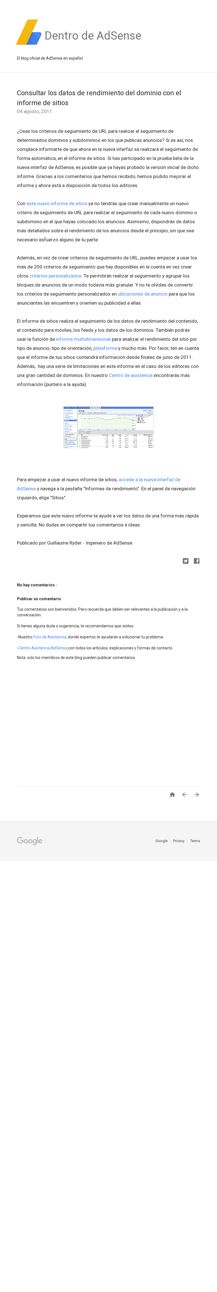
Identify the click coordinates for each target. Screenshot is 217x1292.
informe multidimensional (83, 339)
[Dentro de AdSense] (93, 45)
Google (161, 841)
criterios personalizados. (56, 276)
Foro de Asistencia (49, 637)
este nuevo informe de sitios (57, 203)
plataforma (105, 348)
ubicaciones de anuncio (143, 294)
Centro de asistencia (131, 375)
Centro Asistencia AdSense (42, 648)
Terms (195, 841)
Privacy (179, 841)
